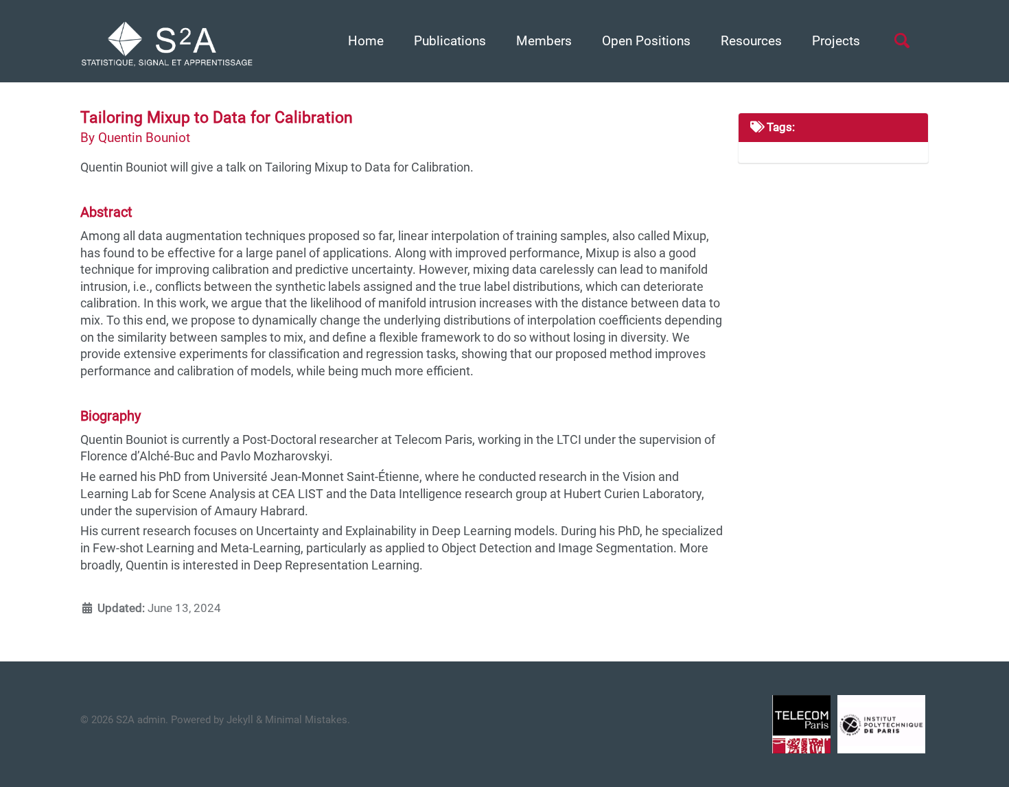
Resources (751, 41)
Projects (836, 41)
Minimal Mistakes (306, 720)
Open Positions (646, 41)
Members (544, 41)
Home (366, 41)
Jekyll (240, 720)
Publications (450, 41)
